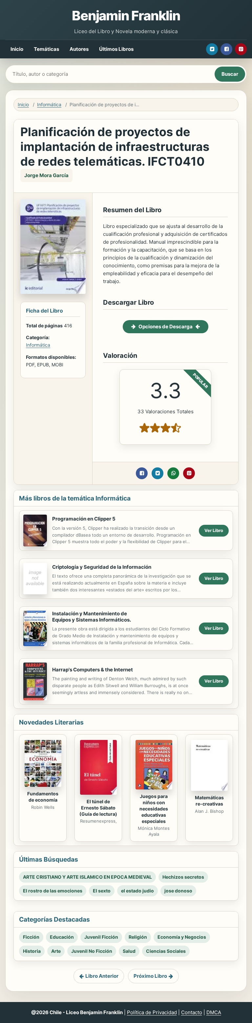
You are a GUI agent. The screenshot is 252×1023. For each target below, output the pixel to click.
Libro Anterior (101, 976)
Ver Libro (213, 530)
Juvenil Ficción (101, 937)
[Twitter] (212, 49)
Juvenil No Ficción (91, 951)
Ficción (31, 937)
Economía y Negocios (182, 937)
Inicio (16, 49)
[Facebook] (226, 49)
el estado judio (137, 890)
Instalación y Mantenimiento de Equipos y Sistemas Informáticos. (91, 616)
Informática (49, 104)
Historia (32, 951)
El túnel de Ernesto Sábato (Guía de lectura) (98, 808)
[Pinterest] (241, 49)
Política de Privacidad (152, 1012)
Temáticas (46, 49)
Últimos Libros (116, 49)
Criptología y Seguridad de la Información (101, 567)
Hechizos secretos (183, 877)
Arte (56, 951)
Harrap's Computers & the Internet (92, 669)
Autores (79, 49)
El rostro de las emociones (52, 890)
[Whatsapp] (173, 473)
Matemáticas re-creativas (209, 801)
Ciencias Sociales (166, 951)
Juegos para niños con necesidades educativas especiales (153, 808)
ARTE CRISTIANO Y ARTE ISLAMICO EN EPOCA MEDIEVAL (87, 877)
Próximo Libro (150, 976)
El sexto (102, 890)
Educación (62, 937)
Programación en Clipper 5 (84, 519)
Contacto (191, 1012)
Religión (138, 937)
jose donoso (178, 890)
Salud (129, 951)
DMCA (213, 1012)
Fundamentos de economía (42, 797)
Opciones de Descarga (165, 326)
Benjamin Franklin (126, 16)
